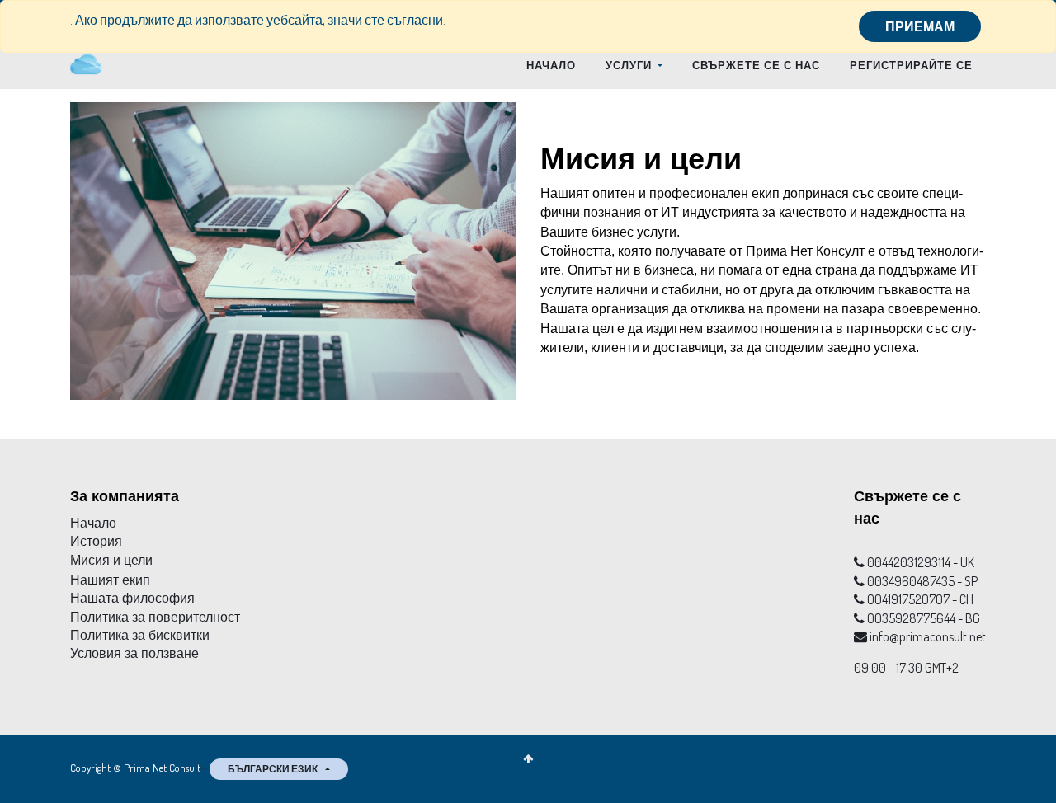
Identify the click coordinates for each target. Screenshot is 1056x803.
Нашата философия (132, 598)
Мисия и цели (111, 560)
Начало (93, 523)
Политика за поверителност (155, 617)
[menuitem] (551, 65)
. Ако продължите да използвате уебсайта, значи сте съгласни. (258, 20)
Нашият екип (110, 580)
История (96, 541)
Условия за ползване (134, 653)
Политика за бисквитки (140, 635)
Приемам (920, 26)
